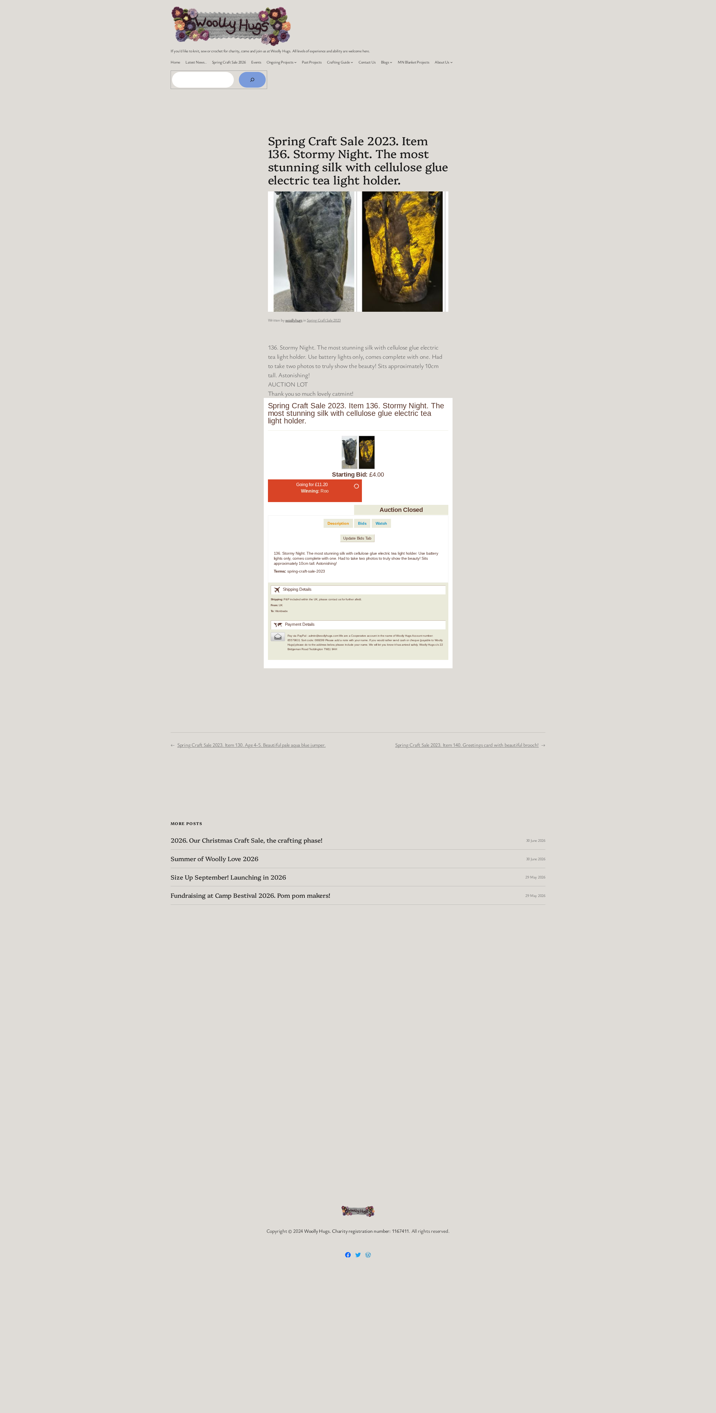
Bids (362, 523)
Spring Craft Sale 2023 (324, 320)
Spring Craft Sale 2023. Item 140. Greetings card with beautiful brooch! (467, 744)
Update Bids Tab (357, 538)
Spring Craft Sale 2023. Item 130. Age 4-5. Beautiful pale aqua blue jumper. (251, 744)
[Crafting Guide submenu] (352, 62)
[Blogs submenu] (391, 62)
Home (175, 62)
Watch (381, 523)
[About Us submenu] (451, 62)
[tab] (338, 523)
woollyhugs (293, 320)
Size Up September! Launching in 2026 (228, 877)
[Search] (252, 80)
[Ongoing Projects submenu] (295, 62)
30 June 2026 (535, 840)
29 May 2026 (535, 877)
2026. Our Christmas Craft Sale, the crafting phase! (246, 840)
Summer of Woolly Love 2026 (214, 858)
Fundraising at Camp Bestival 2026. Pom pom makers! (250, 895)
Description (338, 523)
